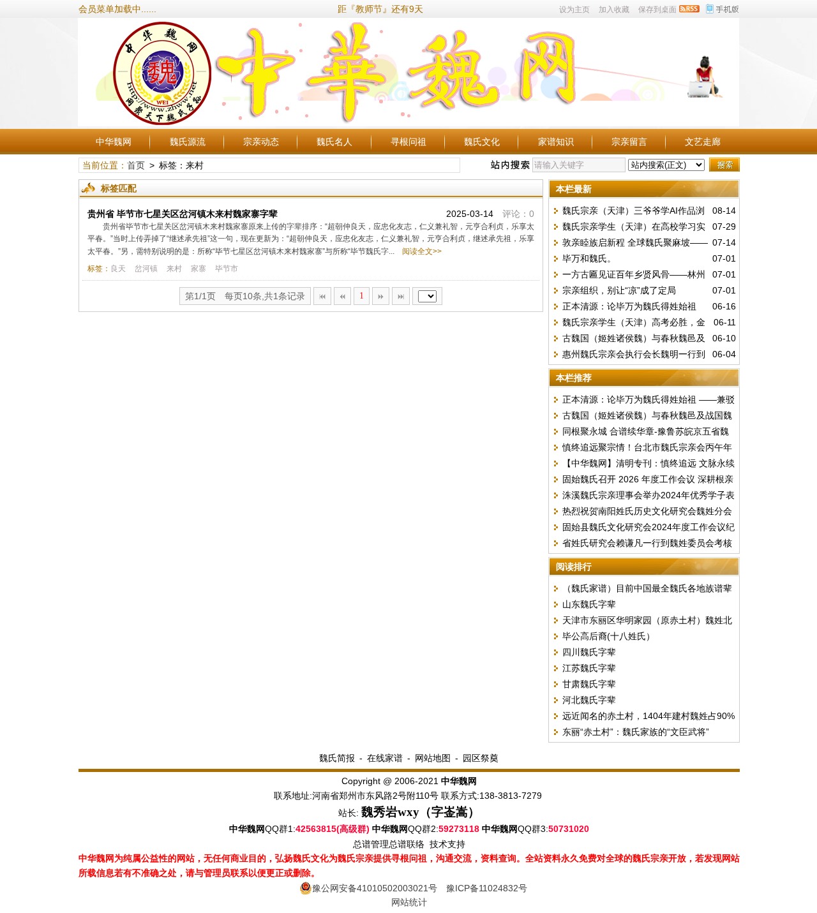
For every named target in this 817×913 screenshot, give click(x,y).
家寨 (198, 268)
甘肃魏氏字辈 (589, 684)
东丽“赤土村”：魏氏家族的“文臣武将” (635, 732)
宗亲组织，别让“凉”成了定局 (619, 290)
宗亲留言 (629, 142)
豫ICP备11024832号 (486, 888)
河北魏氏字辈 (589, 700)
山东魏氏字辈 (589, 604)
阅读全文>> (420, 251)
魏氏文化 (482, 142)
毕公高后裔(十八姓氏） (608, 636)
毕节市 (226, 268)
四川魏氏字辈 (589, 652)
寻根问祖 (408, 142)
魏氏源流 (188, 142)
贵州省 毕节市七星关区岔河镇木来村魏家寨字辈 (182, 214)
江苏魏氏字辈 (589, 668)
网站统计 (409, 902)
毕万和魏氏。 (589, 258)
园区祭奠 (480, 758)
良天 (118, 268)
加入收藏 (614, 9)
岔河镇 (146, 268)
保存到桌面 (657, 9)
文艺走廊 (703, 142)
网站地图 (433, 758)
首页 (136, 165)
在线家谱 (385, 758)
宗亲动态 (261, 142)
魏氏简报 (337, 758)
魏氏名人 (334, 142)
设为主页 (574, 9)
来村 (174, 268)
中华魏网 (113, 142)
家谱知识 (556, 142)
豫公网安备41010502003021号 (374, 888)
